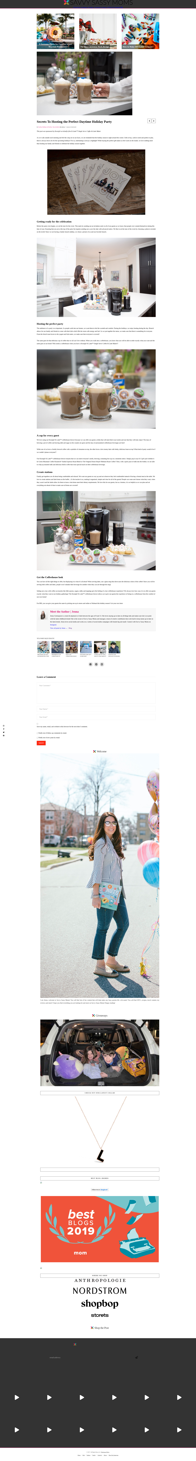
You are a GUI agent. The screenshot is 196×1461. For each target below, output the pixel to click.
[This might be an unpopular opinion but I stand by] (16, 1430)
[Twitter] (3, 732)
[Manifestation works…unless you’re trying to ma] (146, 1430)
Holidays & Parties (47, 127)
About (105, 1455)
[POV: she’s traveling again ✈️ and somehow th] (16, 1397)
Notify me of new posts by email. (49, 737)
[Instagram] (3, 725)
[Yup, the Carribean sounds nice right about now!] (49, 1430)
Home (79, 1455)
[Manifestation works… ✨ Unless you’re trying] (179, 1397)
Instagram (53, 625)
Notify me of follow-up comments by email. (52, 733)
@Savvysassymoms (98, 1378)
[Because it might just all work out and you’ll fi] (146, 1397)
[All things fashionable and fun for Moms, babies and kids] (98, 3)
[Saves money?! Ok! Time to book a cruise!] (49, 1397)
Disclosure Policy (105, 1452)
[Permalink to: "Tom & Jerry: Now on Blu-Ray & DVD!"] (99, 1053)
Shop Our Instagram (113, 1455)
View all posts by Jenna (58, 628)
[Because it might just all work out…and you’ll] (81, 1430)
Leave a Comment (71, 127)
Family (40, 127)
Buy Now (100, 1169)
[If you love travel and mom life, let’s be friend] (114, 1397)
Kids (84, 1455)
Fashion (88, 1455)
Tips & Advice (56, 127)
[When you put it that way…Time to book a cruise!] (81, 1397)
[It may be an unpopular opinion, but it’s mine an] (114, 1430)
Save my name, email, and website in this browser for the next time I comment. (62, 726)
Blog (70, 628)
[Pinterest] (3, 735)
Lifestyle (100, 1455)
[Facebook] (3, 728)
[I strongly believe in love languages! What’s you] (179, 1430)
